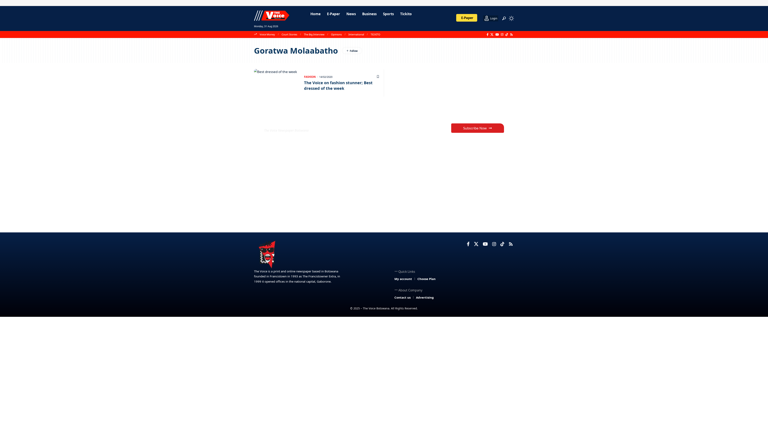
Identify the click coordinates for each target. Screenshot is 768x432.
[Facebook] (487, 35)
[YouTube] (497, 35)
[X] (491, 35)
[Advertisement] (384, 347)
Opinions (336, 34)
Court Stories (289, 34)
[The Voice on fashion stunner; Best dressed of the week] (277, 83)
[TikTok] (506, 35)
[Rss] (511, 35)
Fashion (310, 77)
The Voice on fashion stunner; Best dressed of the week (338, 85)
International (356, 34)
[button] (504, 18)
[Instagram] (502, 35)
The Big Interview (314, 34)
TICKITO (375, 34)
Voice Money (267, 34)
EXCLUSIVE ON (293, 120)
